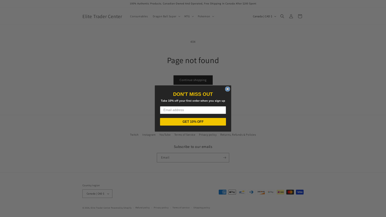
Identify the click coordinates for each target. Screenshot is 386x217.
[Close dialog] (228, 89)
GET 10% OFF (193, 121)
